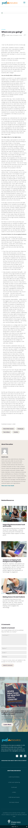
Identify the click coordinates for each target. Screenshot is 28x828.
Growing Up (20, 428)
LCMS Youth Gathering (14, 782)
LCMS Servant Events (14, 797)
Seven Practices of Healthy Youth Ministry (15, 719)
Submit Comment (7, 665)
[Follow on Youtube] (25, 756)
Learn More (7, 724)
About (12, 760)
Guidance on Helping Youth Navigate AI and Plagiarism (12, 560)
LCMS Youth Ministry (14, 777)
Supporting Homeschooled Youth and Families (14, 525)
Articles (3, 29)
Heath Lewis (9, 35)
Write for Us (18, 760)
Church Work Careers (8, 428)
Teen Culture (6, 432)
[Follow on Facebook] (17, 756)
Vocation (16, 432)
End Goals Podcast (14, 802)
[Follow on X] (21, 756)
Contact (24, 760)
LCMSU (14, 792)
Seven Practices (6, 760)
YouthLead (14, 787)
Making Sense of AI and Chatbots (14, 597)
